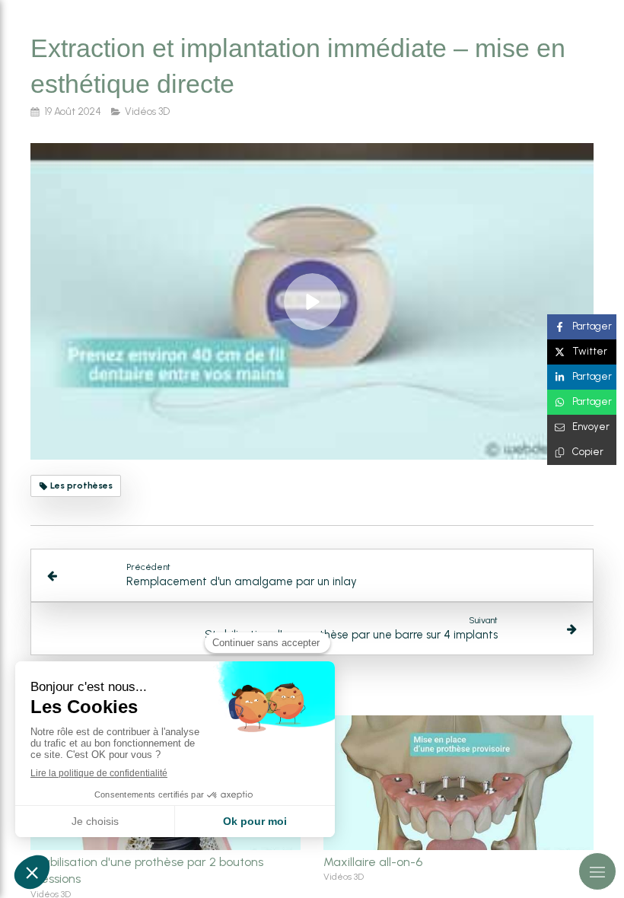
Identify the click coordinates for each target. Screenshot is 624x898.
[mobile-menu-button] (597, 871)
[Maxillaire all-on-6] (458, 783)
